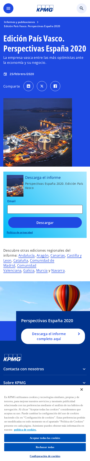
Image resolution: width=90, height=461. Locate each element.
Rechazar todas (45, 447)
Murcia (42, 270)
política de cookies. (25, 429)
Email (11, 201)
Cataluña (20, 260)
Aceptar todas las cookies (45, 438)
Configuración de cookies (45, 456)
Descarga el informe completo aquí (49, 336)
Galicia (28, 270)
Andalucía (26, 255)
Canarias (57, 255)
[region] (45, 423)
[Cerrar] (81, 389)
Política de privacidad (20, 232)
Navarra (58, 270)
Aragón (43, 255)
